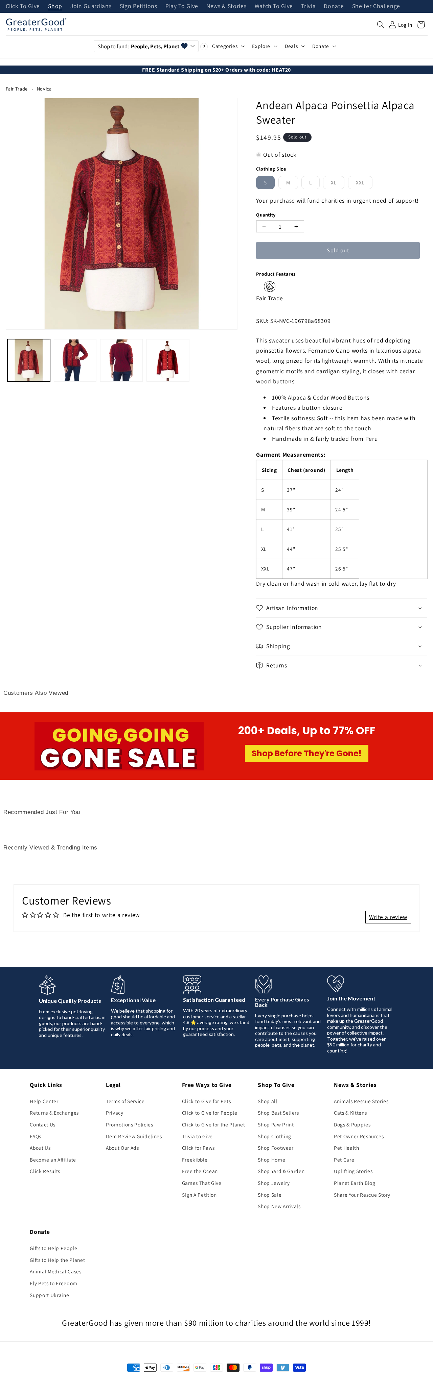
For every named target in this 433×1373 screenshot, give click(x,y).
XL (337, 184)
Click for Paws (198, 1147)
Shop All (267, 1101)
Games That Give (202, 1182)
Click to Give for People (209, 1112)
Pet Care (344, 1159)
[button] (380, 24)
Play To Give (181, 6)
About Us (40, 1147)
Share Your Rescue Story (362, 1194)
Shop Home (271, 1159)
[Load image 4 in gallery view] (167, 360)
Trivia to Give (197, 1136)
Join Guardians (90, 6)
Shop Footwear (276, 1147)
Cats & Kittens (350, 1112)
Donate (334, 6)
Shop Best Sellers (278, 1112)
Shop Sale (269, 1194)
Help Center (44, 1101)
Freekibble (195, 1159)
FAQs (35, 1136)
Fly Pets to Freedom (53, 1283)
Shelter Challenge (376, 6)
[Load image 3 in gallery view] (121, 360)
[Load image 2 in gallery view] (75, 360)
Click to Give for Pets (206, 1101)
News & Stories (226, 6)
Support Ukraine (49, 1295)
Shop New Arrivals (279, 1206)
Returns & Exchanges (54, 1112)
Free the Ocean (200, 1171)
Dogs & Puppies (352, 1124)
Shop (55, 6)
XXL (364, 184)
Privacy (114, 1112)
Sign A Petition (199, 1194)
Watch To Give (274, 6)
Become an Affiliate (53, 1159)
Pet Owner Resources (359, 1136)
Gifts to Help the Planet (57, 1259)
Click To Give (23, 6)
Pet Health (346, 1147)
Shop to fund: (138, 46)
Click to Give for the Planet (213, 1124)
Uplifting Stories (353, 1171)
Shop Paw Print (276, 1124)
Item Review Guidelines (134, 1136)
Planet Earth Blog (354, 1182)
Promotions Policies (129, 1124)
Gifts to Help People (53, 1248)
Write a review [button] (388, 917)
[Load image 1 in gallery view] (28, 360)
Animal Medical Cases (55, 1271)
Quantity (266, 214)
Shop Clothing (274, 1136)
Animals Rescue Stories (361, 1101)
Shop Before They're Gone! (307, 753)
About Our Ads (122, 1147)
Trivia (308, 6)
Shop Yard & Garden (281, 1171)
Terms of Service (125, 1101)
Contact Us (42, 1124)
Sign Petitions (138, 6)
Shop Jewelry (274, 1182)
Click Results (45, 1171)
